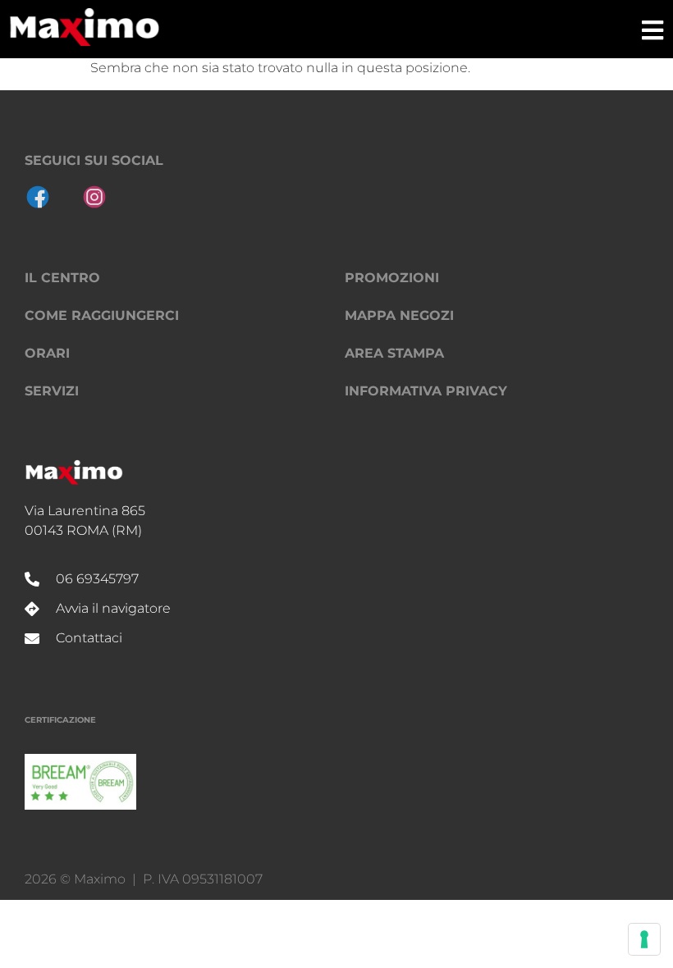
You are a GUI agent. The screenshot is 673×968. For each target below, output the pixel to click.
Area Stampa (394, 353)
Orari (47, 353)
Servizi (52, 391)
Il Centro (62, 277)
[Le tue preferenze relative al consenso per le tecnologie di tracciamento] (644, 939)
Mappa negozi (399, 315)
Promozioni (392, 277)
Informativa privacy (426, 391)
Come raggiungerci (102, 315)
